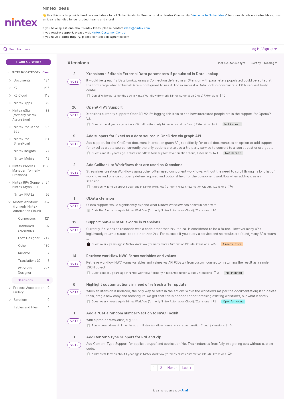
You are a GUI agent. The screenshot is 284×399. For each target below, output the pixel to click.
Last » (186, 367)
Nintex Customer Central (109, 32)
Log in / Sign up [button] (262, 49)
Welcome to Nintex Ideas (209, 15)
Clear (45, 72)
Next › (172, 367)
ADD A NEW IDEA (29, 62)
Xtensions (212, 95)
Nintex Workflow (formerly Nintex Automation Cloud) (169, 95)
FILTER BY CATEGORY (26, 72)
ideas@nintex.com (137, 28)
